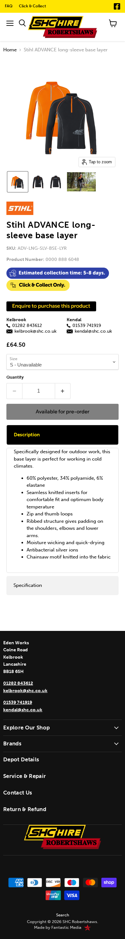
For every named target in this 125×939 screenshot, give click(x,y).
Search (62, 915)
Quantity (15, 377)
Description (27, 435)
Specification (27, 585)
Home (10, 50)
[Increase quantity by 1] (63, 391)
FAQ (9, 6)
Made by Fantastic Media (57, 927)
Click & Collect (32, 6)
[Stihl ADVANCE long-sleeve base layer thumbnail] (17, 182)
